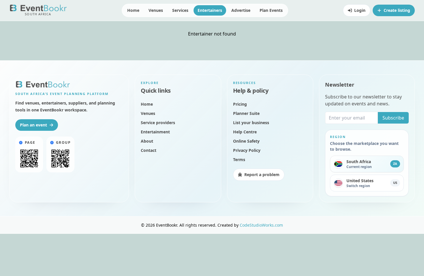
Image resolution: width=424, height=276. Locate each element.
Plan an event (33, 125)
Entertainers (210, 10)
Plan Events (271, 10)
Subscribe (393, 118)
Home (133, 10)
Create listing (397, 10)
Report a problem (261, 174)
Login (359, 10)
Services (180, 10)
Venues (156, 10)
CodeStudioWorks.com (261, 225)
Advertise (240, 10)
